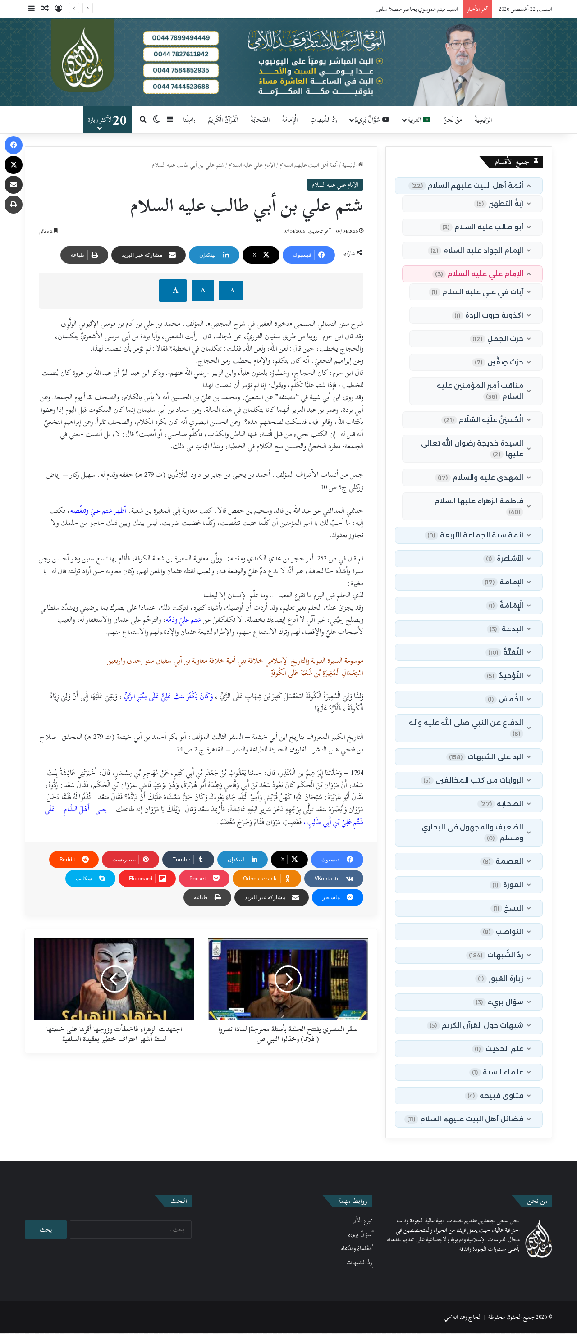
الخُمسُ (505, 699)
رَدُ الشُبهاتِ (323, 119)
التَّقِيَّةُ (505, 652)
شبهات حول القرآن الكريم (476, 1025)
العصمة (503, 861)
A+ (173, 290)
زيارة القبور (500, 978)
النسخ (508, 908)
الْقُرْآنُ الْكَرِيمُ (223, 119)
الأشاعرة (504, 558)
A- (231, 290)
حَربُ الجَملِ (497, 338)
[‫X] (14, 165)
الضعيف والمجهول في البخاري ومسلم (472, 832)
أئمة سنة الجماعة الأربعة (475, 535)
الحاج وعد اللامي (462, 1317)
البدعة (506, 628)
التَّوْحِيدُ (505, 675)
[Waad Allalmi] (288, 62)
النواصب (503, 931)
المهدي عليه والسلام (480, 477)
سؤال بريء (499, 1001)
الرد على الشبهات (486, 756)
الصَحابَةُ (260, 119)
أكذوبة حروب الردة (488, 315)
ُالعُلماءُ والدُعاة (356, 1248)
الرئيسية (350, 165)
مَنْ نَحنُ (453, 119)
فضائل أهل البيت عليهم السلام (465, 1119)
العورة (507, 884)
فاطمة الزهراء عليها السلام (479, 505)
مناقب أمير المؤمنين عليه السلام (480, 391)
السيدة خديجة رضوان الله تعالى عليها (472, 448)
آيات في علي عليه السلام (477, 291)
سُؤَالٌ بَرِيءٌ (368, 119)
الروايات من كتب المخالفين (473, 780)
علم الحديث (499, 1048)
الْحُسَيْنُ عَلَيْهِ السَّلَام (483, 419)
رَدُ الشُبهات (496, 955)
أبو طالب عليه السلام (482, 227)
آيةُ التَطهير (499, 203)
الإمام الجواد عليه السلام (476, 250)
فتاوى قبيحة (495, 1095)
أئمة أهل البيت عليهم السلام (308, 165)
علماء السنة (497, 1072)
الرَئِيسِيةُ (483, 119)
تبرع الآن (362, 1220)
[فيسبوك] (14, 145)
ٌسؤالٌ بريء (360, 1234)
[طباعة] (14, 205)
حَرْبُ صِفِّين (499, 362)
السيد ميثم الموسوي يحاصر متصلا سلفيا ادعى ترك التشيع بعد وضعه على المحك (375, 9)
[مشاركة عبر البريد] (14, 185)
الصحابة (501, 803)
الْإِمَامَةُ (290, 119)
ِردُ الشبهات (359, 1262)
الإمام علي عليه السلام (252, 165)
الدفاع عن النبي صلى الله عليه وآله (466, 727)
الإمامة (504, 582)
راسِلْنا (189, 119)
